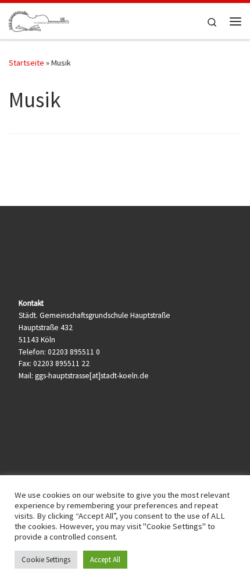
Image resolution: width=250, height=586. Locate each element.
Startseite (26, 62)
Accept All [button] (105, 560)
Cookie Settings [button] (46, 560)
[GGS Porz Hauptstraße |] (39, 20)
